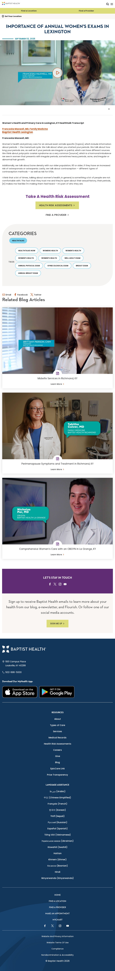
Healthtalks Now (26, 250)
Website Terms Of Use (58, 942)
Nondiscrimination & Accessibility (57, 955)
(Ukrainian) (58, 840)
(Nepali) (57, 816)
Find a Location (29, 10)
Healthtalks (18, 240)
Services (57, 731)
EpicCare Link (57, 768)
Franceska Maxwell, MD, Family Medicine (25, 128)
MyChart (58, 920)
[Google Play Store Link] (56, 692)
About (57, 719)
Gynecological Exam (57, 265)
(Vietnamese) (57, 834)
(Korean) (57, 809)
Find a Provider (86, 10)
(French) (57, 803)
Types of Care (57, 725)
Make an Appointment (57, 914)
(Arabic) (57, 791)
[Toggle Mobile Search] (107, 4)
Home (57, 895)
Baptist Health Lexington (17, 132)
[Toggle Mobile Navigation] (112, 4)
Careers (57, 749)
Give (57, 756)
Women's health (73, 250)
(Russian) (57, 822)
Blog (57, 762)
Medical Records (57, 737)
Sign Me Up (56, 623)
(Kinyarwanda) (57, 878)
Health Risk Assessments (55, 205)
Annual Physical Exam (29, 265)
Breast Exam (82, 265)
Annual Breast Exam (28, 273)
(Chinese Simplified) (57, 797)
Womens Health (50, 250)
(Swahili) (57, 847)
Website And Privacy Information (58, 936)
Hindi (57, 871)
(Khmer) (57, 859)
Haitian (58, 853)
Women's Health (26, 258)
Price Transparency (57, 774)
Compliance (57, 948)
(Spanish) (57, 828)
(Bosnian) (57, 865)
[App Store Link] (19, 692)
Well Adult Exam (72, 258)
